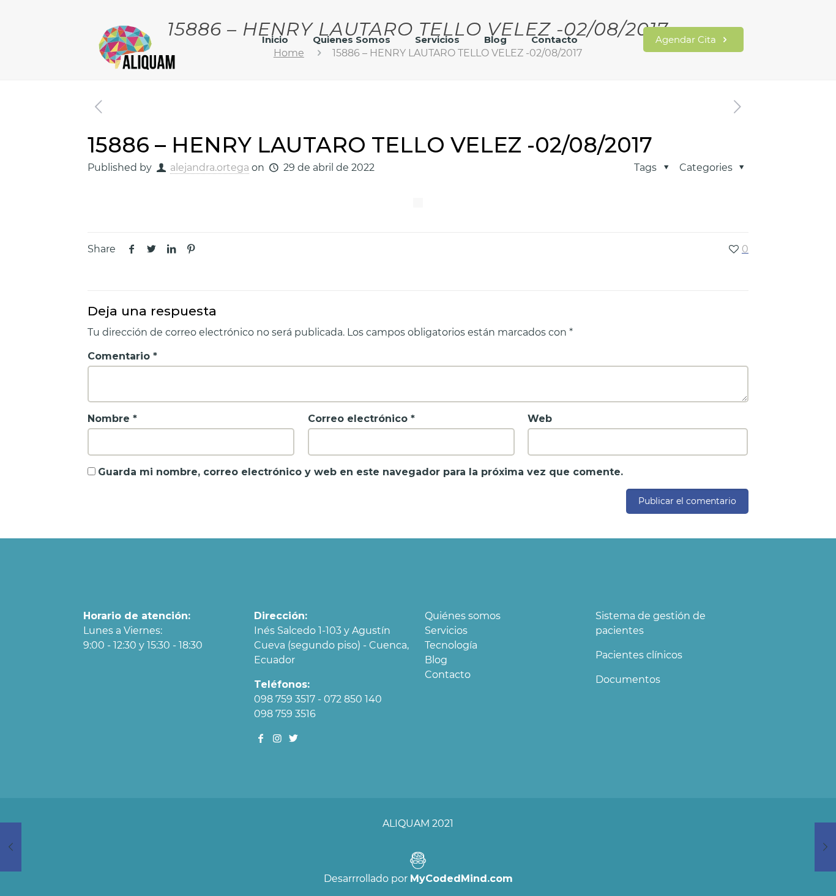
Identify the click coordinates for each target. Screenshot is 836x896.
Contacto (448, 674)
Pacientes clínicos (638, 655)
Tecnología (451, 645)
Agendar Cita (686, 39)
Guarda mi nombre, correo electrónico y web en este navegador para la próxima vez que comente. (360, 472)
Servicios (446, 630)
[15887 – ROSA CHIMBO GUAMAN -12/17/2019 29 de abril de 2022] (825, 847)
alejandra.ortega (209, 167)
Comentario (122, 356)
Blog (436, 660)
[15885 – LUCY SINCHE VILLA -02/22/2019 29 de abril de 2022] (10, 847)
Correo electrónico (361, 418)
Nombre (112, 418)
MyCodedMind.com (461, 878)
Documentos (627, 679)
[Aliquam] (137, 46)
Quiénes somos (463, 616)
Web (540, 418)
